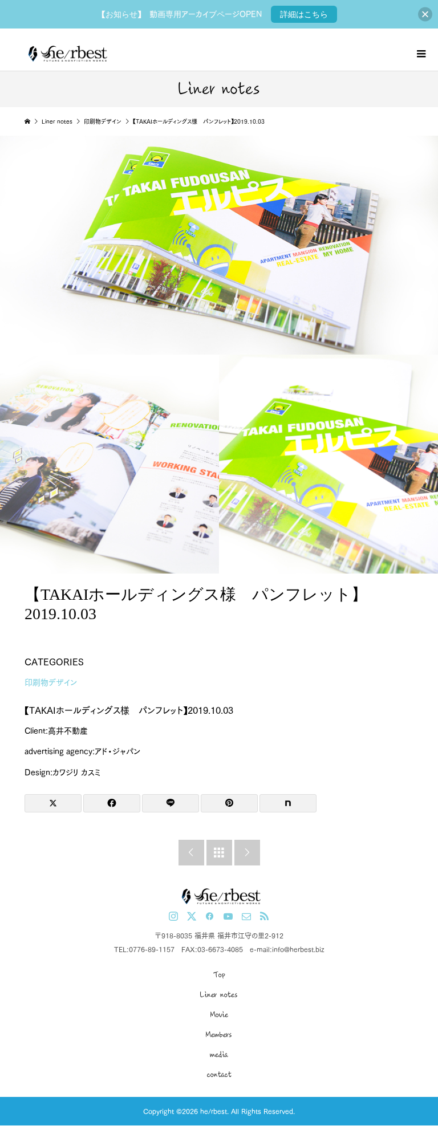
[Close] (425, 14)
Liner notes (219, 995)
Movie (219, 1015)
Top (219, 975)
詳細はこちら (304, 14)
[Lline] (170, 803)
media (219, 1055)
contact (219, 1075)
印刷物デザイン (51, 682)
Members (219, 1035)
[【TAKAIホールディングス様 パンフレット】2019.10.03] (109, 464)
